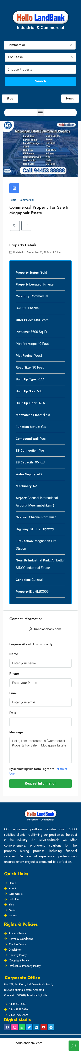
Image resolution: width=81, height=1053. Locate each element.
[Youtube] (43, 1027)
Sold (14, 200)
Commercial (27, 200)
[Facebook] (7, 1027)
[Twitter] (29, 1027)
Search (40, 81)
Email (13, 693)
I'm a (12, 713)
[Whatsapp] (22, 1027)
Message (16, 732)
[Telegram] (51, 1027)
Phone (14, 674)
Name (13, 654)
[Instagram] (14, 1027)
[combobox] (40, 45)
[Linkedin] (36, 1027)
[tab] (14, 188)
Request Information (40, 783)
